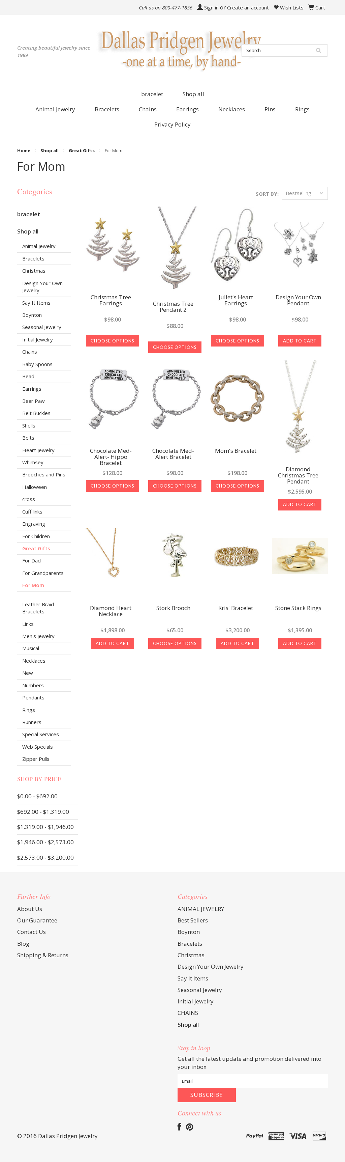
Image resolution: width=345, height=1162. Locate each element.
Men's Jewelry (38, 636)
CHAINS (188, 1013)
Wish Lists (291, 7)
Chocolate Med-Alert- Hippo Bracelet (111, 457)
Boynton (32, 314)
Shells (28, 425)
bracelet (152, 94)
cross (28, 499)
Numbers (33, 685)
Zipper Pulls (36, 758)
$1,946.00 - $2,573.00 (45, 842)
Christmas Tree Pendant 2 (173, 307)
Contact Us (31, 932)
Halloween (34, 486)
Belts (28, 437)
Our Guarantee (37, 920)
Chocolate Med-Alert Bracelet (173, 454)
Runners (31, 722)
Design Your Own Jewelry (42, 287)
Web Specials (37, 746)
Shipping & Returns (42, 955)
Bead (28, 376)
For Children (36, 536)
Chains (29, 351)
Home (23, 150)
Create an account (248, 7)
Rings (28, 710)
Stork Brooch (173, 608)
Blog (23, 943)
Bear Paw (33, 400)
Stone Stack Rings (298, 608)
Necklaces (33, 660)
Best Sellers (193, 920)
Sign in (211, 7)
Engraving (33, 523)
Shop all (193, 94)
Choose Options (112, 340)
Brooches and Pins (43, 474)
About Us (29, 909)
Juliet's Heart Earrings (236, 300)
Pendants (33, 697)
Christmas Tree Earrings (111, 300)
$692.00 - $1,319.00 (43, 811)
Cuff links (32, 511)
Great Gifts (82, 150)
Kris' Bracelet (235, 608)
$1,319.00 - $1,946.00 (45, 827)
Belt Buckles (36, 413)
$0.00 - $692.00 (37, 796)
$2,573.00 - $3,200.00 (45, 857)
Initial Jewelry (37, 339)
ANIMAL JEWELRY (201, 909)
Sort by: (267, 193)
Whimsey (32, 462)
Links (28, 623)
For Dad (31, 560)
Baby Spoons (37, 364)
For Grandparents (43, 573)
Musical (30, 648)
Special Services (40, 734)
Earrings (31, 388)
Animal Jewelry (39, 246)
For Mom (33, 585)
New (27, 672)
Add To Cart (300, 340)
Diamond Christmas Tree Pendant (298, 475)
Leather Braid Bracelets (38, 608)
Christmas (33, 270)
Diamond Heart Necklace (110, 611)
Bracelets (33, 258)
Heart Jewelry (38, 450)
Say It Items (36, 302)
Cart (320, 7)
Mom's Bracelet (235, 451)
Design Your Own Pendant (298, 300)
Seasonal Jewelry (41, 327)
